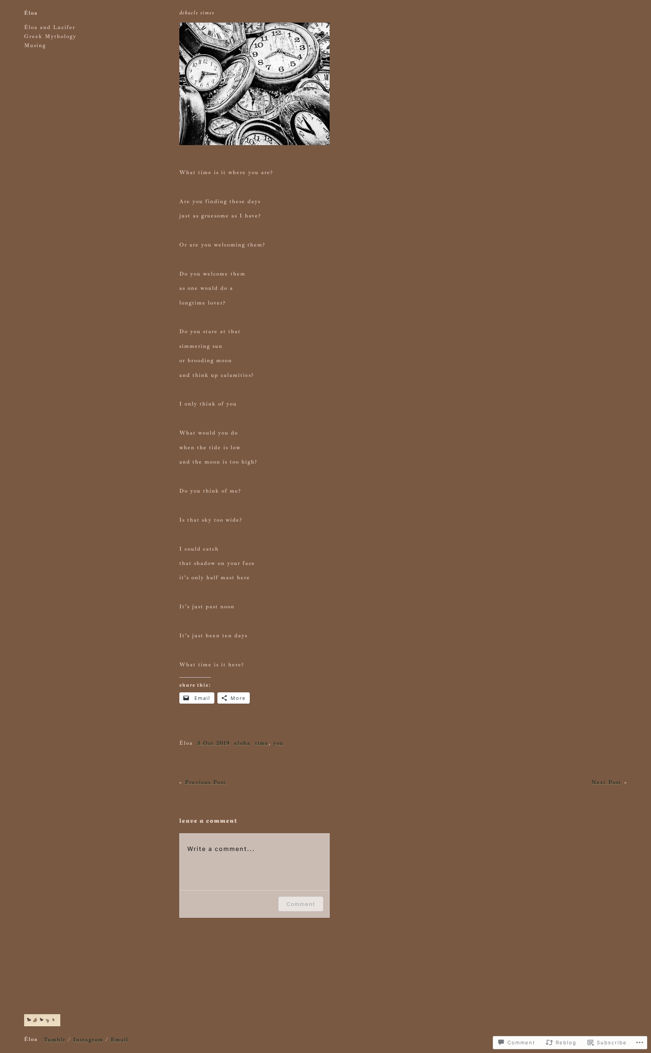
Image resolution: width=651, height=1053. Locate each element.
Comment (300, 904)
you (278, 742)
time (262, 742)
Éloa (31, 12)
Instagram (88, 1039)
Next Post (606, 782)
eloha (242, 742)
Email (119, 1039)
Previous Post (205, 782)
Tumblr (55, 1039)
